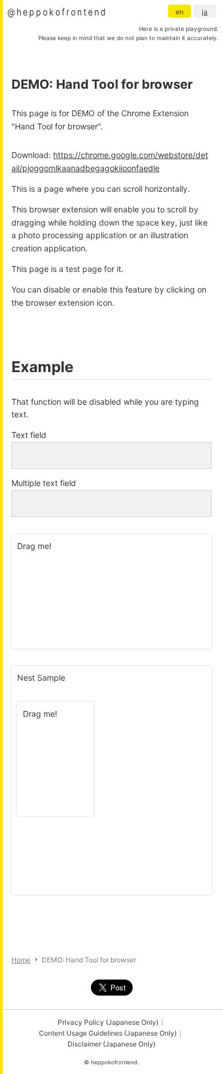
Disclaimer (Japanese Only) (111, 1044)
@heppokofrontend (57, 11)
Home (20, 959)
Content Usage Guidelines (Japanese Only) (108, 1033)
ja (205, 11)
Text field (28, 435)
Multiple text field (43, 483)
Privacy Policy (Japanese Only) (108, 1022)
